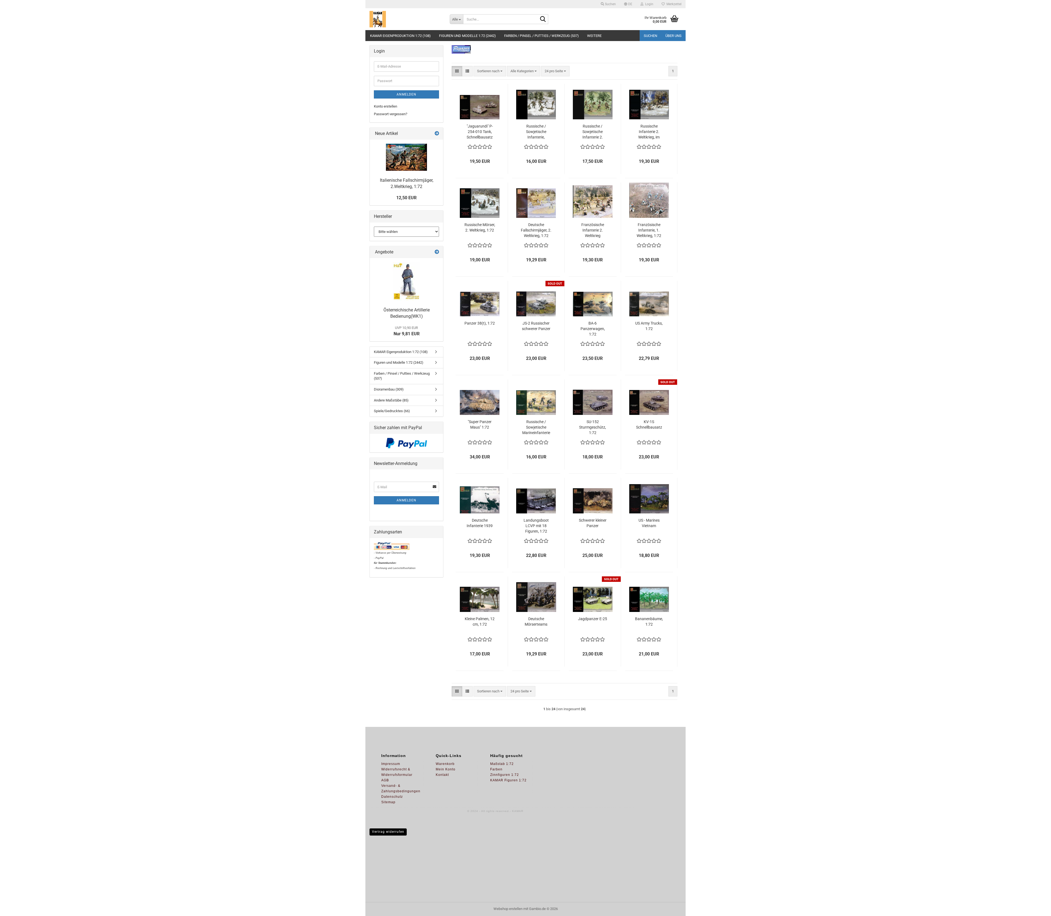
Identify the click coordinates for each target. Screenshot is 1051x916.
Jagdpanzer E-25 (592, 619)
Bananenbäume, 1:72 (649, 621)
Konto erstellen (385, 106)
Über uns (673, 36)
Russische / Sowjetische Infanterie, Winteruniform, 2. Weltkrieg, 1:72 (536, 132)
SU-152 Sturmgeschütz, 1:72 (592, 427)
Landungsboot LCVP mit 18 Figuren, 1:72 (536, 525)
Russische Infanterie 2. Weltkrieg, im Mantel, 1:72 (649, 132)
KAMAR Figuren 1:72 (508, 780)
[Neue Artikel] (437, 134)
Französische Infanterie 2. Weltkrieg (592, 230)
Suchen (650, 36)
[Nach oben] (1036, 907)
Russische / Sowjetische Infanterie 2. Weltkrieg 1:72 (593, 132)
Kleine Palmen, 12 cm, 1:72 (480, 621)
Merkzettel (673, 4)
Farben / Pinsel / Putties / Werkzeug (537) (541, 36)
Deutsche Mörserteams (536, 621)
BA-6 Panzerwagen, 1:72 (593, 328)
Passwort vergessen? (390, 114)
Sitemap (388, 802)
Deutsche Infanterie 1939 (480, 523)
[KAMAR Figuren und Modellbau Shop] (405, 19)
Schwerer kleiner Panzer (593, 523)
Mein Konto (445, 769)
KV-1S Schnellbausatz (649, 424)
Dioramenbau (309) (389, 389)
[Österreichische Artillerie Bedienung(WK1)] (406, 281)
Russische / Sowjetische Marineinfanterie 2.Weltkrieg (536, 427)
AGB (385, 780)
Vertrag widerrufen (388, 832)
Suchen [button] (610, 4)
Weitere (594, 36)
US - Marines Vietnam (649, 523)
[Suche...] (543, 19)
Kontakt (442, 775)
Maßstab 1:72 (502, 764)
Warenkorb (445, 764)
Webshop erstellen (507, 909)
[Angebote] (437, 252)
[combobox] (489, 71)
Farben (496, 769)
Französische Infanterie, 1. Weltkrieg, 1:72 (649, 230)
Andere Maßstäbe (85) (391, 400)
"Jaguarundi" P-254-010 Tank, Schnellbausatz (480, 131)
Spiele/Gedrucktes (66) (392, 411)
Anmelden (406, 94)
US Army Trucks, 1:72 (649, 326)
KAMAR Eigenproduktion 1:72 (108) (400, 36)
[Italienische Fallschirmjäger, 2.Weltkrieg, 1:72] (406, 157)
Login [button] (648, 4)
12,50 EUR (406, 197)
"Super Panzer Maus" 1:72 (480, 424)
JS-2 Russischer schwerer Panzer (536, 326)
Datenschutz (392, 797)
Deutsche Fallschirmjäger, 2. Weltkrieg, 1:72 (536, 230)
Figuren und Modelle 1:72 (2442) (467, 36)
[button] (628, 4)
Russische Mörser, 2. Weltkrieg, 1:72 (479, 227)
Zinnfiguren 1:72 (504, 775)
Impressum (390, 764)
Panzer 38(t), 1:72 (479, 323)
